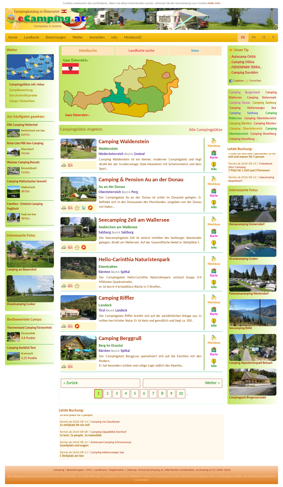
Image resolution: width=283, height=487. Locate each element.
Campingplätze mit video (26, 84)
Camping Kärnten (240, 123)
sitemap (132, 470)
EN (254, 37)
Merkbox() (133, 38)
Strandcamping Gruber (21, 304)
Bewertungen (56, 38)
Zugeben (238, 80)
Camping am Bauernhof (21, 269)
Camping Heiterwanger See (252, 108)
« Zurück (70, 383)
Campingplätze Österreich (25, 476)
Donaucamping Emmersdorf (247, 224)
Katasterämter (255, 476)
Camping (58, 470)
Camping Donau (239, 103)
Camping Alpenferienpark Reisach (250, 363)
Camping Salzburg (264, 103)
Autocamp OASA (244, 57)
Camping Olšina (243, 62)
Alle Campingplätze (205, 130)
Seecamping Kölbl (240, 328)
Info (114, 38)
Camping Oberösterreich (260, 118)
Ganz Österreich (75, 60)
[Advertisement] (30, 401)
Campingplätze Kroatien (230, 476)
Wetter (78, 38)
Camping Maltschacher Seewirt (27, 181)
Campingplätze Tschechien (115, 476)
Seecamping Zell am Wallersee (134, 220)
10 (181, 394)
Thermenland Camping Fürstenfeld (29, 327)
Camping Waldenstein (124, 142)
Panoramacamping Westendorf (249, 293)
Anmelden (97, 38)
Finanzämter (269, 476)
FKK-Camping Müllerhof (22, 125)
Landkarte (31, 38)
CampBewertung (21, 90)
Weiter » (212, 383)
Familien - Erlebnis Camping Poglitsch (25, 206)
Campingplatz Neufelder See (108, 454)
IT (273, 37)
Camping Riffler (116, 298)
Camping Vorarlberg (263, 134)
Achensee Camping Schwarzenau (111, 433)
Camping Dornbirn (245, 73)
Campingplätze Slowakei (167, 476)
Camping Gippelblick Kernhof (108, 423)
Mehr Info (214, 3)
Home (12, 38)
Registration (116, 470)
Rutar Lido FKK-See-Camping (25, 143)
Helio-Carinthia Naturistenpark (134, 260)
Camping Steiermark (261, 97)
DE (243, 38)
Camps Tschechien (22, 101)
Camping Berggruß (120, 339)
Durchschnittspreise (23, 95)
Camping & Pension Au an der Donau (141, 180)
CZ (264, 37)
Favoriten (255, 80)
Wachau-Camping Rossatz (23, 162)
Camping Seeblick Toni (21, 348)
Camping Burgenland (244, 92)
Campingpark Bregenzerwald (247, 397)
